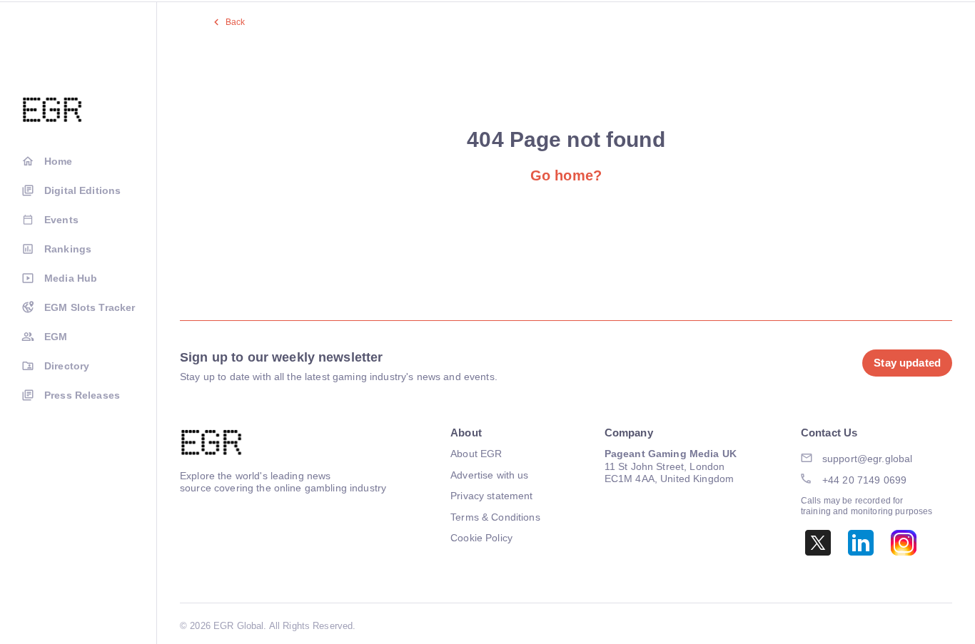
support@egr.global (867, 458)
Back (236, 22)
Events (61, 219)
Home (58, 161)
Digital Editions (82, 190)
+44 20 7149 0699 (864, 480)
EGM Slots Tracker (89, 307)
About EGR (476, 453)
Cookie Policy (481, 537)
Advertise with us (489, 475)
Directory (66, 366)
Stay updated (907, 363)
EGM (55, 336)
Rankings (67, 249)
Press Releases (82, 395)
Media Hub (70, 278)
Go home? (566, 175)
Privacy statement (491, 495)
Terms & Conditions (495, 517)
